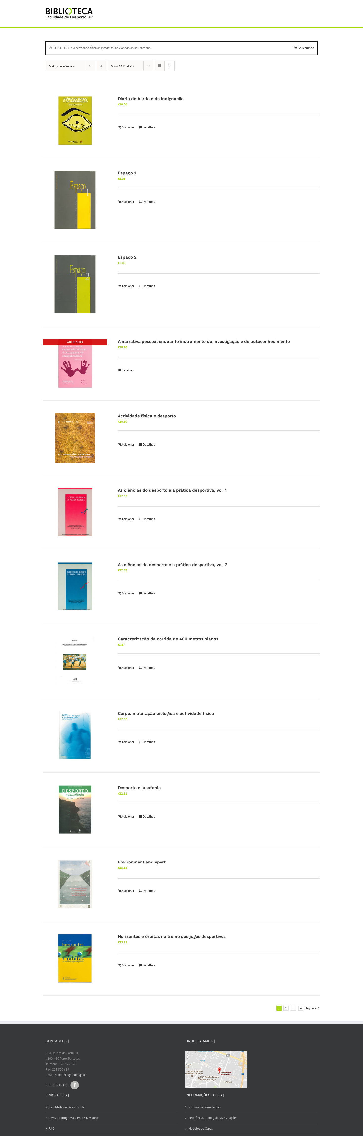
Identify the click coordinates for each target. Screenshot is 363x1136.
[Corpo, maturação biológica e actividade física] (75, 735)
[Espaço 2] (75, 284)
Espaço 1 (127, 172)
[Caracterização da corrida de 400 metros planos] (75, 661)
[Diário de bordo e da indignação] (75, 120)
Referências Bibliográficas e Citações (212, 1118)
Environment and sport (142, 862)
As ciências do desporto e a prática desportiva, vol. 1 (172, 490)
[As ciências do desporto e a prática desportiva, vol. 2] (75, 586)
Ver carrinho (306, 48)
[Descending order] (101, 66)
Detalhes (149, 127)
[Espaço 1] (75, 200)
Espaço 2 (127, 257)
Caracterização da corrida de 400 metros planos (168, 638)
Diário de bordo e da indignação (151, 98)
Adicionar (127, 127)
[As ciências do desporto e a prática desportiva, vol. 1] (75, 512)
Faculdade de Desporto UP (66, 1107)
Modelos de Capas (200, 1128)
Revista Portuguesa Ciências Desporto (74, 1118)
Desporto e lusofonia (139, 787)
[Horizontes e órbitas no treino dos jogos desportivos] (75, 958)
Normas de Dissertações (204, 1107)
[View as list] (169, 66)
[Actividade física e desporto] (75, 438)
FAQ (52, 1128)
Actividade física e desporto (147, 415)
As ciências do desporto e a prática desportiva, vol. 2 (172, 564)
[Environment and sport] (75, 884)
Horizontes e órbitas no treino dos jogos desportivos (172, 936)
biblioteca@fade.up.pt (70, 1075)
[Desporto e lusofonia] (75, 809)
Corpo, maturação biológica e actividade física (166, 713)
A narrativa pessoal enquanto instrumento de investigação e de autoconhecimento (204, 341)
